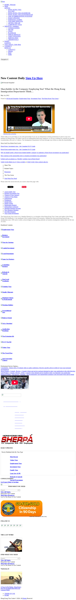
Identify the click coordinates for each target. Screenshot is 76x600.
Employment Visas (24, 98)
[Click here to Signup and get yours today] (38, 545)
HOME (9, 4)
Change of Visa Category (11, 195)
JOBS (10, 54)
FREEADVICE (7, 7)
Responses (7, 172)
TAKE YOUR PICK (14, 36)
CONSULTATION (14, 28)
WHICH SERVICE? (14, 34)
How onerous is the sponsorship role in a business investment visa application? (24, 156)
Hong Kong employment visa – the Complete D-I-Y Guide (18, 149)
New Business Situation (11, 210)
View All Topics (6, 492)
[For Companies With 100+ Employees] (17, 443)
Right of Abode (7, 318)
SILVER (10, 29)
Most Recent (14, 457)
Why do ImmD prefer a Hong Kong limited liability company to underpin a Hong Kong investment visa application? (35, 152)
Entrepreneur (8, 198)
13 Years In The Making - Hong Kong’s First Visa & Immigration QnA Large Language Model (11, 588)
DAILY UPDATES (14, 18)
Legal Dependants (8, 253)
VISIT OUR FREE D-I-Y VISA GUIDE (13, 162)
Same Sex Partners (8, 259)
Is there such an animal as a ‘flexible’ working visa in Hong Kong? (20, 159)
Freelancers (7, 200)
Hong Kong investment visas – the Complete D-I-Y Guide (18, 146)
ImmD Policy (8, 202)
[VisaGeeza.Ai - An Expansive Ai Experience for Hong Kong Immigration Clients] (38, 578)
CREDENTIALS (13, 39)
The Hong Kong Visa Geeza (50, 98)
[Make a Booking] (4, 485)
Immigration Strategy (10, 205)
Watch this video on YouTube (9, 133)
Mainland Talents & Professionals (7, 298)
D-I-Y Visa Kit (6, 342)
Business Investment (5, 236)
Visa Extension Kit (8, 336)
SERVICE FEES (13, 38)
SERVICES (11, 26)
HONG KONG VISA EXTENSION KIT (20, 14)
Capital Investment (8, 248)
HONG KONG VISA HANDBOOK (19, 13)
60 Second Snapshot (12, 98)
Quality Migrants (7, 292)
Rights (24, 598)
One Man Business (10, 212)
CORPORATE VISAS (15, 24)
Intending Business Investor (12, 208)
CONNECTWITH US (8, 47)
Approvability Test (9, 192)
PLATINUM (12, 33)
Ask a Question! (7, 323)
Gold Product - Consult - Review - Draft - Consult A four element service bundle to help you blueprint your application (35, 373)
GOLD (10, 31)
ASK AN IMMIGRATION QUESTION (20, 16)
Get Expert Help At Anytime (10, 482)
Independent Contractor (11, 207)
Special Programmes (16, 480)
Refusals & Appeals (5, 273)
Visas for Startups (8, 242)
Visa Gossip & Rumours (11, 213)
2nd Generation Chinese (7, 359)
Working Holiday (7, 305)
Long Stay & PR (15, 473)
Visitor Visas (6, 347)
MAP (9, 53)
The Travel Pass (7, 353)
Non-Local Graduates (5, 280)
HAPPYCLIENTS (7, 42)
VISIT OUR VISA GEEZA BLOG (37, 162)
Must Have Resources (8, 495)
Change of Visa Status (10, 197)
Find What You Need (10, 178)
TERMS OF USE (9, 593)
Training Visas (6, 286)
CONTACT (11, 49)
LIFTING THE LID (14, 23)
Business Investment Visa (11, 193)
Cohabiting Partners (5, 265)
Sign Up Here (34, 78)
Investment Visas (36, 98)
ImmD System (8, 203)
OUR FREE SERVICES (15, 21)
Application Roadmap (6, 329)
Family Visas (14, 470)
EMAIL (10, 51)
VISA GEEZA (12, 44)
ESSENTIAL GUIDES (15, 19)
